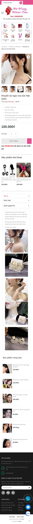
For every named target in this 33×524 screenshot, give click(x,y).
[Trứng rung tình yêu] (12, 35)
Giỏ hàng (20, 510)
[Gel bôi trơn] (20, 25)
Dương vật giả (5, 40)
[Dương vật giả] (5, 35)
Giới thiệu (20, 517)
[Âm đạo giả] (5, 25)
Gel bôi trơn (20, 30)
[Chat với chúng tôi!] (28, 507)
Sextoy (20, 39)
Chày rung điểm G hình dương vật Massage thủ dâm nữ (8, 179)
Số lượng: (4, 133)
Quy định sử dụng (6, 510)
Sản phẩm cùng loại (12, 358)
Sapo (20, 521)
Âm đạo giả (5, 30)
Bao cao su (27, 30)
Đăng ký (20, 507)
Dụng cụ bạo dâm (27, 40)
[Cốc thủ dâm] (12, 25)
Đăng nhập (21, 505)
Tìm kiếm (20, 502)
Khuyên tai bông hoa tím (20, 439)
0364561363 (9, 146)
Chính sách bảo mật (7, 502)
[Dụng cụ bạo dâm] (27, 35)
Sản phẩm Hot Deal (11, 157)
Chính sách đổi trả (6, 507)
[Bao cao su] (27, 25)
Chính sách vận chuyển (8, 505)
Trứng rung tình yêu (13, 41)
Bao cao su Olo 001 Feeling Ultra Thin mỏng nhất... (23, 179)
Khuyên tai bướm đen (19, 424)
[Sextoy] (20, 35)
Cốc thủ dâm (13, 30)
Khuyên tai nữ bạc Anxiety (20, 380)
